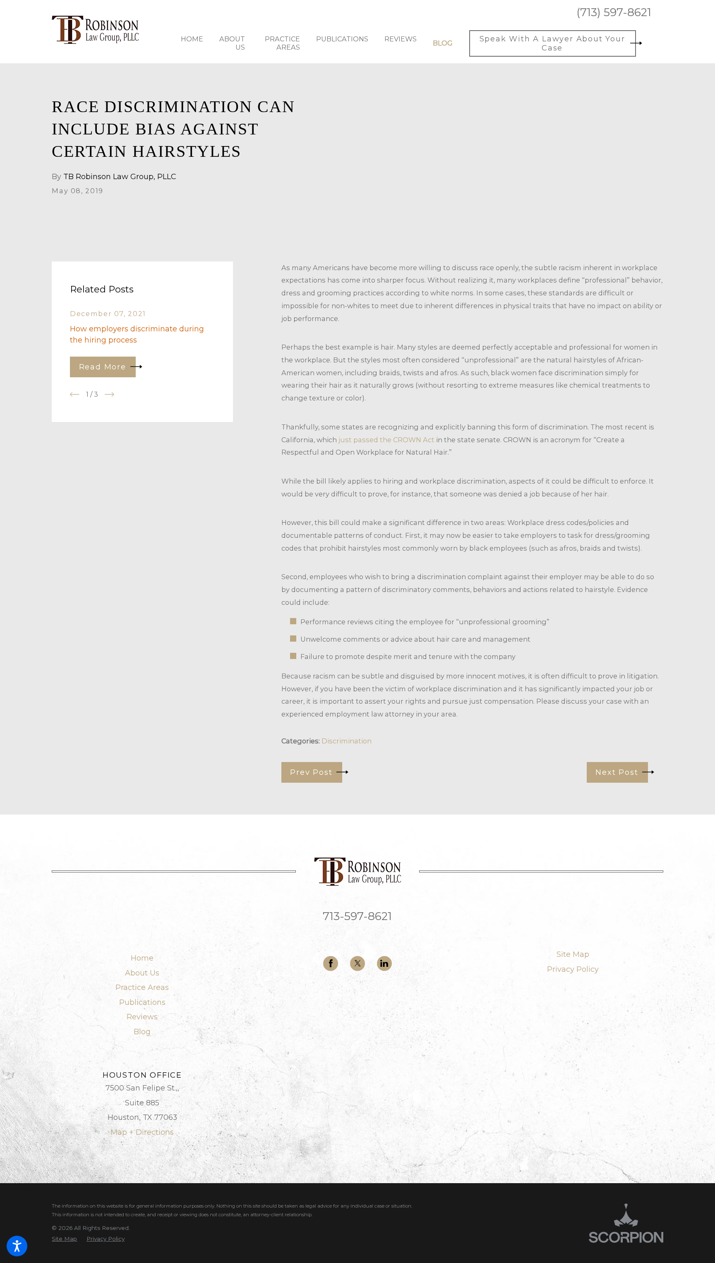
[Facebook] (330, 963)
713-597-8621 (357, 916)
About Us (142, 973)
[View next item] (109, 394)
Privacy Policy (573, 969)
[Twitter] (357, 963)
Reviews (142, 1016)
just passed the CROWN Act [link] (386, 440)
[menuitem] (192, 43)
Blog (142, 1031)
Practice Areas (142, 987)
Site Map (573, 954)
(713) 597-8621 (613, 12)
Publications (142, 1002)
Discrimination (347, 741)
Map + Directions (142, 1132)
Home (142, 958)
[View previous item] (74, 394)
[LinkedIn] (384, 963)
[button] (17, 1246)
